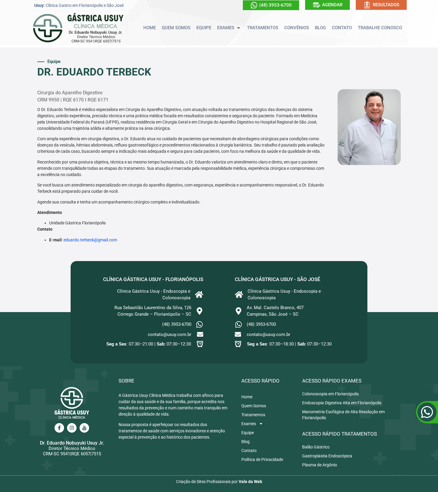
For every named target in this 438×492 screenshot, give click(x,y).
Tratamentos (253, 414)
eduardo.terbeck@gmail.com (90, 239)
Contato (249, 450)
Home (246, 396)
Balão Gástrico (316, 447)
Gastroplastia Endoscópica (327, 456)
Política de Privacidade (262, 459)
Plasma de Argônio (319, 464)
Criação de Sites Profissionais (203, 481)
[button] (229, 28)
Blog (245, 441)
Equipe (247, 432)
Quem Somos (253, 405)
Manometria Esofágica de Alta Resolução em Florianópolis (343, 414)
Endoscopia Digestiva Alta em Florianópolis (341, 402)
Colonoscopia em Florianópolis (330, 393)
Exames (248, 423)
